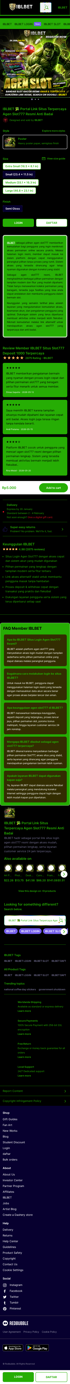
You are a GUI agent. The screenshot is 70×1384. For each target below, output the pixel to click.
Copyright (9, 1258)
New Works (10, 1130)
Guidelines (9, 1247)
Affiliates (8, 1191)
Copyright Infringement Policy (22, 1101)
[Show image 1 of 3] (32, 99)
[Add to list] (8, 868)
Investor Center (13, 1180)
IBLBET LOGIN (27, 24)
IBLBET (7, 24)
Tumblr (14, 1302)
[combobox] (45, 7)
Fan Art (7, 1125)
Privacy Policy (31, 1331)
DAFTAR (51, 1377)
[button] (51, 874)
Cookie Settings (13, 1270)
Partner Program (13, 1186)
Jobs (6, 1203)
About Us (9, 1174)
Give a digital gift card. (40, 517)
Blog (5, 1136)
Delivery (8, 1229)
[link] (11, 931)
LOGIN (18, 1376)
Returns (7, 1235)
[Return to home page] (21, 7)
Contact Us (10, 1264)
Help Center (10, 1241)
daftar (7, 1153)
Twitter (14, 1296)
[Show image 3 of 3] (38, 99)
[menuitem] (7, 24)
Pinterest (15, 1308)
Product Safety (12, 1252)
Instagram (16, 1285)
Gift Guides (10, 1119)
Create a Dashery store (18, 1214)
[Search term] (46, 7)
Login (6, 1148)
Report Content (13, 1091)
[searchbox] (35, 920)
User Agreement (12, 1331)
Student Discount (14, 1142)
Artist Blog (9, 1209)
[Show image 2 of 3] (35, 99)
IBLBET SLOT (52, 24)
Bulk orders (10, 1159)
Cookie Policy (49, 1331)
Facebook (16, 1291)
